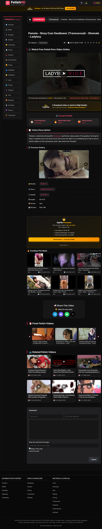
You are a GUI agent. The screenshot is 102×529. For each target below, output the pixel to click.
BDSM (4, 486)
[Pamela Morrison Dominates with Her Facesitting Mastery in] (89, 361)
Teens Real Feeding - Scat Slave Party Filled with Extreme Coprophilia (63, 371)
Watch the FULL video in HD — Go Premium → (85, 98)
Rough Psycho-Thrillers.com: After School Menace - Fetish (66, 342)
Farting (55, 497)
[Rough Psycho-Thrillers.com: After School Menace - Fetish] (66, 334)
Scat (54, 490)
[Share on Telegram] (55, 314)
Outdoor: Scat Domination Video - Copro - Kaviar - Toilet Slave (87, 291)
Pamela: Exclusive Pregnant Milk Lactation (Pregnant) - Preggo (37, 396)
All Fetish (55, 512)
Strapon (29, 486)
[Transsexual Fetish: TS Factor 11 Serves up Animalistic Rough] (89, 386)
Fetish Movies (57, 508)
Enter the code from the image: (39, 442)
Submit (93, 459)
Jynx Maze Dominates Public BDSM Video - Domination (88, 269)
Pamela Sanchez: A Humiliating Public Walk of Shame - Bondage (63, 396)
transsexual (57, 136)
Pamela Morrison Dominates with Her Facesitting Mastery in (89, 371)
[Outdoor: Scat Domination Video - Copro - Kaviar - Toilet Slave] (89, 282)
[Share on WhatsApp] (67, 314)
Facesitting (30, 494)
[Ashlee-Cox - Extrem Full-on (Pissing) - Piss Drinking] (64, 260)
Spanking (5, 494)
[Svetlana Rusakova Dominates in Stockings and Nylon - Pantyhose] (89, 334)
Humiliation (5, 497)
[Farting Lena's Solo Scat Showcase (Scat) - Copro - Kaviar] (64, 282)
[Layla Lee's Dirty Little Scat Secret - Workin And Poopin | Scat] (39, 260)
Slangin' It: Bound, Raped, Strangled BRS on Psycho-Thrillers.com (40, 343)
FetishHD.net (39, 19)
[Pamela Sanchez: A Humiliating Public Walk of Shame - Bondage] (64, 386)
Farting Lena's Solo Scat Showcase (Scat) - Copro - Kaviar (63, 291)
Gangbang (30, 483)
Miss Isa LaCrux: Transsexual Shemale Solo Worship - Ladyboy (39, 291)
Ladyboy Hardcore (46, 189)
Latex (54, 483)
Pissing (55, 494)
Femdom (4, 483)
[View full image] (64, 164)
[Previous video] (29, 336)
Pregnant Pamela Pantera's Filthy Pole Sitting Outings (37, 371)
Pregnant (55, 505)
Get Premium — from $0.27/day (64, 239)
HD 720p (43, 194)
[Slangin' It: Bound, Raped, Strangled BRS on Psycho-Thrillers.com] (43, 334)
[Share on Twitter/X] (73, 314)
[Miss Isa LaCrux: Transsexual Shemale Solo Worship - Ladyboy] (39, 282)
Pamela (43, 184)
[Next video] (98, 336)
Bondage (5, 490)
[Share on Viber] (61, 314)
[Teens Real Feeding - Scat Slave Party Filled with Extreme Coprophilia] (64, 361)
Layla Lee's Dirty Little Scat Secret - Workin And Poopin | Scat (38, 269)
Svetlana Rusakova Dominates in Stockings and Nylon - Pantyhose (88, 342)
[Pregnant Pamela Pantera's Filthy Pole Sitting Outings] (39, 361)
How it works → (64, 245)
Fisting (29, 490)
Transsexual (53, 19)
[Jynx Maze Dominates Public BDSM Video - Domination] (89, 260)
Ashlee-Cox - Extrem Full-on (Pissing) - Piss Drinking (64, 269)
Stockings (56, 486)
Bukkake (30, 497)
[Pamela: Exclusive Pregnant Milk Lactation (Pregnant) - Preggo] (39, 386)
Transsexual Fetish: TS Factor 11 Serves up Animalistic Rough (88, 396)
